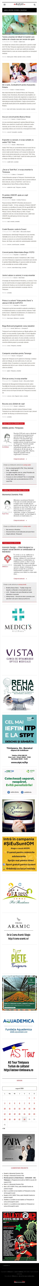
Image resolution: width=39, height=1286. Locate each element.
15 (29, 1108)
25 (10, 1119)
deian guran (10, 56)
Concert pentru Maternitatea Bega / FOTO (18, 252)
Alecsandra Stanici (25, 231)
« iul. (3, 1128)
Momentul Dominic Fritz (12, 495)
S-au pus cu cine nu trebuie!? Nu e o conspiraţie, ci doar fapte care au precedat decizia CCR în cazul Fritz (20, 479)
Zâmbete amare (19, 423)
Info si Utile (16, 231)
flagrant (17, 396)
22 (29, 1114)
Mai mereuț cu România (13, 529)
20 (19, 1114)
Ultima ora (17, 328)
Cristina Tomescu (20, 89)
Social (15, 41)
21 (24, 1114)
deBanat (19, 4)
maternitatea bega (16, 267)
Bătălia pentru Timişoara (12, 428)
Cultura (13, 174)
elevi (13, 396)
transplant (14, 132)
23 (34, 1114)
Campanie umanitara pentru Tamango (16, 353)
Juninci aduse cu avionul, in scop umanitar (18, 275)
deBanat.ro (22, 406)
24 (5, 1119)
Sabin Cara (22, 41)
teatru (21, 396)
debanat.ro (16, 318)
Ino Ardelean (5, 447)
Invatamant (15, 381)
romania (12, 221)
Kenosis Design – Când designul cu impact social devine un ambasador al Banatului (18, 549)
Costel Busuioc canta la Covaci (14, 229)
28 (24, 1119)
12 (14, 1108)
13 (19, 1108)
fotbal (15, 56)
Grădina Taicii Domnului (10, 490)
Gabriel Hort (23, 254)
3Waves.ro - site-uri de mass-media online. (23, 1276)
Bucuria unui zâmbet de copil (13, 404)
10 (5, 1108)
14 (24, 1108)
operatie (19, 56)
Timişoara (18, 187)
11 (9, 1108)
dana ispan (10, 318)
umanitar (28, 56)
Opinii (5, 423)
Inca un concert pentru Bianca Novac (16, 117)
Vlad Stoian (21, 277)
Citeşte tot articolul (19, 459)
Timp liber (16, 254)
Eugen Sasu (5, 513)
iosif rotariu (13, 109)
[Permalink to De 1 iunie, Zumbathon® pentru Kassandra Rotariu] (19, 73)
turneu (24, 56)
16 (34, 1108)
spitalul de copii (11, 187)
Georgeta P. (20, 174)
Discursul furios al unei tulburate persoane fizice (20, 532)
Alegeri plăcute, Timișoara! (14, 534)
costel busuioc (15, 244)
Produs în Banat (8, 543)
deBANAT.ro (19, 1281)
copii (8, 221)
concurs (9, 396)
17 (5, 1114)
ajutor (8, 370)
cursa (8, 345)
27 (19, 1119)
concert (9, 132)
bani (8, 109)
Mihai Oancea (20, 144)
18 (10, 1114)
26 (14, 1119)
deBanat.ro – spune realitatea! (15, 1271)
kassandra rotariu (21, 109)
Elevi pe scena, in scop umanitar (14, 379)
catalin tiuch (10, 162)
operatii (28, 109)
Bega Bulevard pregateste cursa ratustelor (18, 326)
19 (14, 1114)
